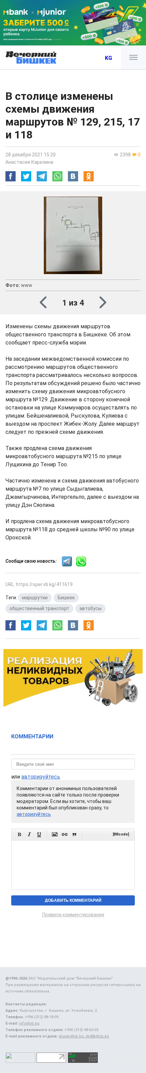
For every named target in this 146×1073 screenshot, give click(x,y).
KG (108, 58)
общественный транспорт (39, 608)
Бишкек (66, 597)
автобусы (90, 608)
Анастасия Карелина (29, 162)
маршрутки (35, 597)
